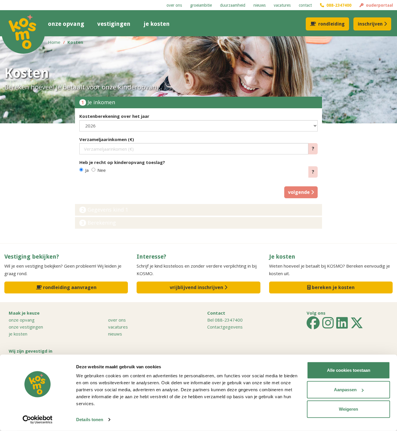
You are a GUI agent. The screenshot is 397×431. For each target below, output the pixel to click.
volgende (299, 192)
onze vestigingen (26, 327)
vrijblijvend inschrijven (197, 287)
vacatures (282, 5)
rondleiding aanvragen (69, 287)
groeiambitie (201, 5)
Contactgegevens (225, 327)
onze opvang (66, 23)
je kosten (157, 23)
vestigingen (113, 23)
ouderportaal (378, 5)
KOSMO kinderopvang (23, 32)
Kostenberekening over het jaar (114, 116)
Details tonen (89, 419)
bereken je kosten (333, 287)
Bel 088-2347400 (225, 320)
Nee (101, 170)
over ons (174, 5)
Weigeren (348, 409)
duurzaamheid (232, 5)
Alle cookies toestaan (348, 370)
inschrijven (370, 24)
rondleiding (331, 24)
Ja (87, 170)
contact (305, 5)
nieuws (259, 5)
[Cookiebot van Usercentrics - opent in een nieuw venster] (37, 419)
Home (54, 42)
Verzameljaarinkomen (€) (106, 139)
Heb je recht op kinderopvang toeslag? (122, 162)
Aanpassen (345, 389)
